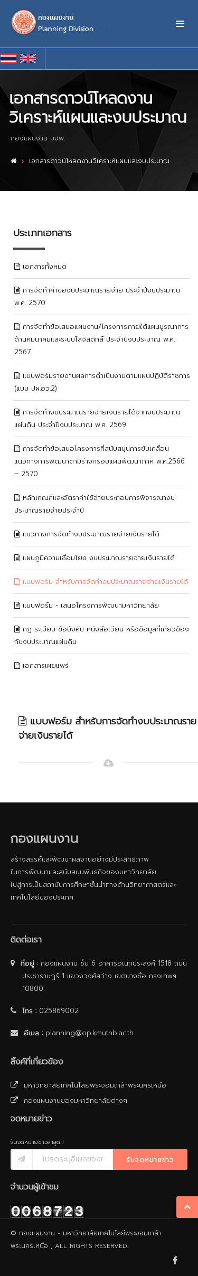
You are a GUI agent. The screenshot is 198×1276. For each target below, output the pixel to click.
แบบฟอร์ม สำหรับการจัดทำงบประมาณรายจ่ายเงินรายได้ (104, 581)
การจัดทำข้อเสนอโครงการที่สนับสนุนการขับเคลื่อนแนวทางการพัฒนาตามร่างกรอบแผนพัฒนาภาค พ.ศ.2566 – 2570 (99, 461)
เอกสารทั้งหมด (43, 266)
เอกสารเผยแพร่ (44, 665)
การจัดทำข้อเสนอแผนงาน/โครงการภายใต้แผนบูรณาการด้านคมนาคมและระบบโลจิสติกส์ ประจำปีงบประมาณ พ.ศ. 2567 (101, 339)
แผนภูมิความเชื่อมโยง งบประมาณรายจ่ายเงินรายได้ (97, 558)
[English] (30, 58)
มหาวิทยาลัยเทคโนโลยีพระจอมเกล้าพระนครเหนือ (94, 1085)
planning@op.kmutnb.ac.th (89, 1033)
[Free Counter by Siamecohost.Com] (47, 1211)
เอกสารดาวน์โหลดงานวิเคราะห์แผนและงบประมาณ (99, 161)
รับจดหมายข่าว (150, 1160)
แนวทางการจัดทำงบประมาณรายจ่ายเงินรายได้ (89, 534)
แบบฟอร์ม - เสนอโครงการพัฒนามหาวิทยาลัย (89, 605)
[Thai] (10, 58)
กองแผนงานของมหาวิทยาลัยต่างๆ (74, 1100)
